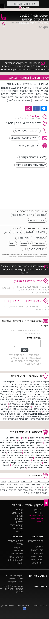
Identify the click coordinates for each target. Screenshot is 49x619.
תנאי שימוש (38, 553)
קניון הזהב (29, 391)
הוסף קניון (38, 509)
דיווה (14, 460)
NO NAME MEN (18, 445)
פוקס (22, 443)
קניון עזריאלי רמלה (17, 416)
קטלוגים (27, 19)
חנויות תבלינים (41, 490)
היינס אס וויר (40, 237)
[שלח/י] (24, 350)
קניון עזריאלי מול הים (10, 386)
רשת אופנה (12, 484)
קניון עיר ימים (6, 409)
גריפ (16, 455)
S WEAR (29, 232)
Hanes (18, 232)
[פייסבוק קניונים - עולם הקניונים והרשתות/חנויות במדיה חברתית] (1, 15)
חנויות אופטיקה (22, 487)
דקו (22, 465)
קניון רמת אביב (8, 382)
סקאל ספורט (21, 448)
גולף (45, 453)
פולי (41, 465)
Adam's (28, 465)
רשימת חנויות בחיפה (37, 220)
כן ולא (16, 443)
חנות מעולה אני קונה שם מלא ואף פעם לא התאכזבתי (25, 362)
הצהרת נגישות (36, 556)
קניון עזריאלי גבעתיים (31, 384)
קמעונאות (9, 589)
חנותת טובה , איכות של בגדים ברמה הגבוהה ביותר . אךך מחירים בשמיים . (25, 356)
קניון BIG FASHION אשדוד (10, 414)
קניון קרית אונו (19, 399)
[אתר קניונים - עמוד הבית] (46, 506)
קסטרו (20, 440)
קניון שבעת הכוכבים (34, 389)
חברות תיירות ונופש (39, 492)
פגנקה (18, 438)
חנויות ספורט (13, 481)
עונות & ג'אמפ (7, 455)
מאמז (2, 443)
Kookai (9, 443)
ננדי (30, 462)
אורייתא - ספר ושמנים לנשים (16, 555)
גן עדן (26, 450)
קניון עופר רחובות (33, 394)
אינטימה (27, 460)
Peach (39, 445)
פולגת (10, 453)
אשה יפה (44, 460)
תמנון (32, 443)
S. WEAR (42, 232)
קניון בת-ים (19, 404)
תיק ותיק (5, 448)
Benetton (40, 455)
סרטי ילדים (18, 550)
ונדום (9, 457)
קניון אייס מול (36, 416)
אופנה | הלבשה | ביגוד (22, 214)
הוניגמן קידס (5, 460)
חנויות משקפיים (7, 487)
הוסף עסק (38, 512)
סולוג (45, 462)
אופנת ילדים (24, 484)
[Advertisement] (28, 188)
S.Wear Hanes (39, 243)
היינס (7, 232)
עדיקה (15, 467)
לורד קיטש (18, 453)
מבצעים (24, 15)
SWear (12, 243)
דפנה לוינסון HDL (36, 438)
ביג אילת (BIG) (35, 404)
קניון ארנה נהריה (42, 419)
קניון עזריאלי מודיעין (23, 406)
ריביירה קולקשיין (42, 450)
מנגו (45, 445)
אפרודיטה (18, 450)
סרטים (20, 544)
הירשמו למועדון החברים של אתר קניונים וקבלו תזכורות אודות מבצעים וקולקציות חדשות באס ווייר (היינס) (24, 269)
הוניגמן (26, 453)
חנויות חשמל (26, 481)
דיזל (21, 455)
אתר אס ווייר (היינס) (29, 145)
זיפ (29, 448)
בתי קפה (12, 490)
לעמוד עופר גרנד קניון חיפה (31, 165)
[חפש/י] (10, 3)
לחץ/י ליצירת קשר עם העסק (25, 138)
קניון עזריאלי (27, 382)
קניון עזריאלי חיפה (40, 396)
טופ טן (12, 448)
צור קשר (39, 547)
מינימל (25, 438)
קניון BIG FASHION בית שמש (30, 411)
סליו (32, 455)
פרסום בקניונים (36, 515)
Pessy (30, 457)
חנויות (34, 15)
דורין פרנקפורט (36, 453)
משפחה (24, 23)
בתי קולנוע (18, 547)
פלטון (12, 438)
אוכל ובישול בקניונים (17, 530)
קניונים (43, 15)
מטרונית (36, 460)
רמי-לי (35, 465)
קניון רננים (45, 382)
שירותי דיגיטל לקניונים (37, 520)
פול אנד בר (22, 457)
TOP (14, 457)
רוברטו (5, 440)
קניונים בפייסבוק (35, 541)
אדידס (20, 460)
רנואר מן (39, 443)
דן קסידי (13, 462)
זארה (3, 457)
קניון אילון (30, 386)
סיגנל (8, 445)
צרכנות (19, 522)
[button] (2, 6)
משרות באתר (37, 562)
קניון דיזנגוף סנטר (7, 391)
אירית (47, 438)
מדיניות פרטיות (36, 559)
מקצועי (43, 27)
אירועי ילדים (40, 19)
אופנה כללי (41, 214)
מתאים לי (37, 457)
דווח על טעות (37, 550)
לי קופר (46, 457)
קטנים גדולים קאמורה (33, 440)
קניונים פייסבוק (7, 605)
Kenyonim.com (23, 605)
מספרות (3, 490)
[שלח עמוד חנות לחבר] (28, 108)
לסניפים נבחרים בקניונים (32, 157)
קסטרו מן (13, 440)
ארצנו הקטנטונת (6, 450)
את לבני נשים (44, 467)
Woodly (6, 465)
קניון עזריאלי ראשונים (20, 419)
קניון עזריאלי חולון (11, 394)
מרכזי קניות (17, 512)
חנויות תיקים (36, 487)
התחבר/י (3, 27)
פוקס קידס (38, 462)
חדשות (43, 23)
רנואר (47, 443)
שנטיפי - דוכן (22, 462)
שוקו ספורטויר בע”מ (37, 248)
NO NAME (31, 445)
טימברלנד (15, 465)
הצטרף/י (3, 21)
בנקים (26, 492)
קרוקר (27, 455)
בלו (27, 443)
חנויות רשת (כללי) (41, 481)
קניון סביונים (25, 401)
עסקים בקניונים (16, 586)
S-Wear (23, 243)
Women (40, 448)
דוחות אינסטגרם (15, 541)
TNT (33, 448)
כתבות (34, 23)
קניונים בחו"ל (16, 525)
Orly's (32, 450)
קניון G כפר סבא (26, 409)
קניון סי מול (10, 401)
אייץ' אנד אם (32, 467)
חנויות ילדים (36, 484)
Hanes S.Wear (23, 237)
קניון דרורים (22, 396)
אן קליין (23, 467)
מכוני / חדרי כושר (25, 490)
